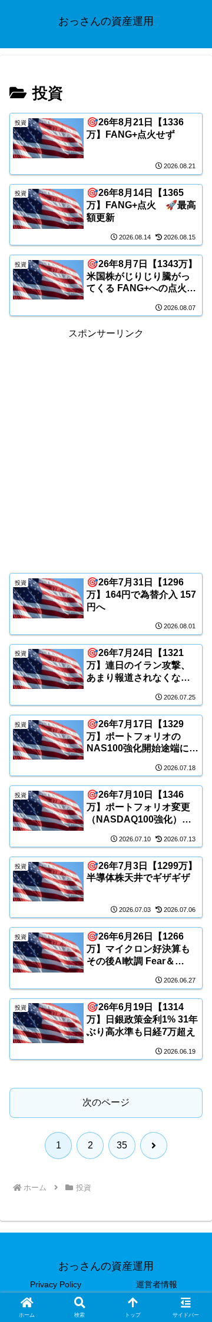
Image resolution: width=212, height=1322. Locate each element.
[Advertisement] (106, 448)
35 (122, 1145)
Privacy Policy (55, 1284)
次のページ (106, 1102)
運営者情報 (156, 1284)
